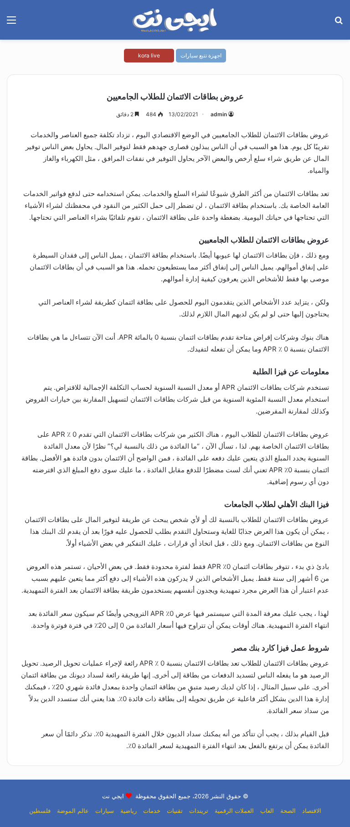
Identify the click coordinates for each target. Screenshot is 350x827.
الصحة (288, 810)
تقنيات (175, 810)
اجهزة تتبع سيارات (200, 55)
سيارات (104, 810)
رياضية (128, 810)
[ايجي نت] (175, 19)
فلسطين (40, 810)
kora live (149, 55)
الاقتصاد (311, 810)
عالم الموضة (73, 810)
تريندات (198, 810)
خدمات (151, 810)
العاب (267, 810)
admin (219, 114)
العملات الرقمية (234, 810)
